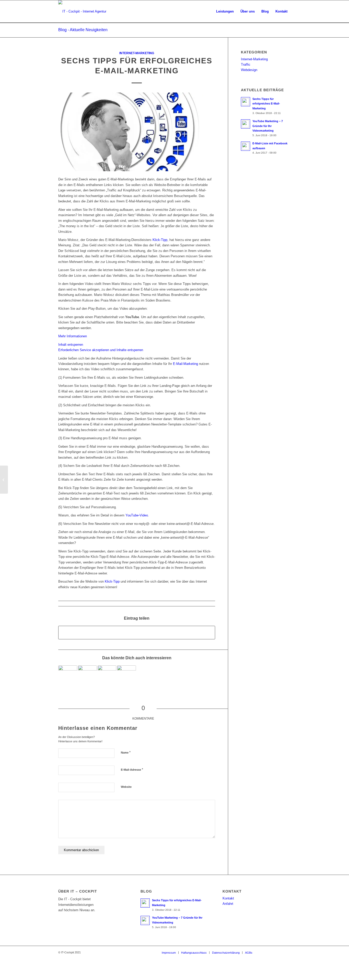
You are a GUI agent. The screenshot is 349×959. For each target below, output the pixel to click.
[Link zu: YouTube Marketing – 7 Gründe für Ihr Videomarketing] (107, 674)
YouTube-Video (136, 515)
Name (126, 752)
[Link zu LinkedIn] (279, 952)
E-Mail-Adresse (132, 769)
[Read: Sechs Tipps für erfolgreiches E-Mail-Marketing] (245, 101)
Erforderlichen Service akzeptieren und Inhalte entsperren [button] (100, 350)
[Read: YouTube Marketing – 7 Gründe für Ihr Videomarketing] (245, 124)
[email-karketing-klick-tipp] (136, 132)
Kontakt (228, 898)
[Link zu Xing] (287, 952)
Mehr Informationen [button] (72, 336)
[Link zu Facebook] (264, 952)
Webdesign (249, 70)
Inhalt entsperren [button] (70, 344)
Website (126, 786)
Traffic (245, 64)
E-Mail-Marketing (185, 364)
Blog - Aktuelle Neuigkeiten (83, 30)
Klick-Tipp (160, 240)
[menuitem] (225, 11)
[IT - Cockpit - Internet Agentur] (82, 11)
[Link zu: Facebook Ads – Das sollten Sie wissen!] (67, 674)
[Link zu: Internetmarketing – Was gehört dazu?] (126, 674)
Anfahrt (228, 904)
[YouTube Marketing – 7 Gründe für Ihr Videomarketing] (4, 480)
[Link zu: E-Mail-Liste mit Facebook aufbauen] (87, 674)
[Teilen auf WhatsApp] (137, 632)
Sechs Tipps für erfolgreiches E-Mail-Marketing (266, 103)
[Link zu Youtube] (271, 952)
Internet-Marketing (136, 53)
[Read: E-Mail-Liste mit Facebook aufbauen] (245, 146)
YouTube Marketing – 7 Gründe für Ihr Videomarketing (267, 126)
